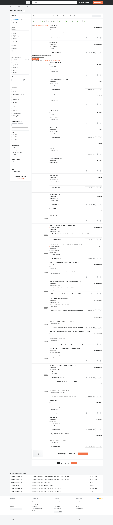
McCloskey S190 (54, 110)
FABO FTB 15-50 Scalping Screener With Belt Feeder (63, 225)
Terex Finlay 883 (54, 142)
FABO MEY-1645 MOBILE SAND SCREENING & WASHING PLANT (66, 281)
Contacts (12, 506)
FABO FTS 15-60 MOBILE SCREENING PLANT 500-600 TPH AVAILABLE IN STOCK (70, 331)
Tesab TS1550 (53, 208)
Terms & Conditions (36, 501)
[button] (97, 38)
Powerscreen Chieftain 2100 (17, 482)
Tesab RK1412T (53, 127)
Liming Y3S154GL (54, 400)
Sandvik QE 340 (53, 42)
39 (68, 463)
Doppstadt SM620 (15, 485)
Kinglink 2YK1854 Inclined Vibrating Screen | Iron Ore (63, 365)
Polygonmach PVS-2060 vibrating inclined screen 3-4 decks (64, 381)
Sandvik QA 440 (53, 25)
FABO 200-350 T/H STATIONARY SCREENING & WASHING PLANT (66, 244)
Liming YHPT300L (54, 417)
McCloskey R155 (54, 94)
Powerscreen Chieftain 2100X (57, 158)
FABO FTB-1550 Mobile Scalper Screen (59, 298)
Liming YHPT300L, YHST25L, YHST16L (59, 433)
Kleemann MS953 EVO (55, 62)
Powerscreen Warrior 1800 (16, 491)
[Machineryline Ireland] (17, 2)
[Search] (33, 2)
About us (12, 501)
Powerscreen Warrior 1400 (16, 479)
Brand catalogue (35, 510)
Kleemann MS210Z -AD (55, 194)
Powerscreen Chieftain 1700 (17, 488)
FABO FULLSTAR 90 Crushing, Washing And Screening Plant (65, 348)
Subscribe (35, 58)
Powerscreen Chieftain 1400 (17, 476)
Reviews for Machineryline (37, 508)
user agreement (56, 60)
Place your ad (83, 453)
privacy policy (48, 60)
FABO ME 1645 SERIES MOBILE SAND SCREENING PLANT (64, 315)
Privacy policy (35, 504)
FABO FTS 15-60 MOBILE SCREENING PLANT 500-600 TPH (64, 262)
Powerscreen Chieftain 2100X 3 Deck (59, 79)
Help (11, 504)
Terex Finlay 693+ (54, 175)
